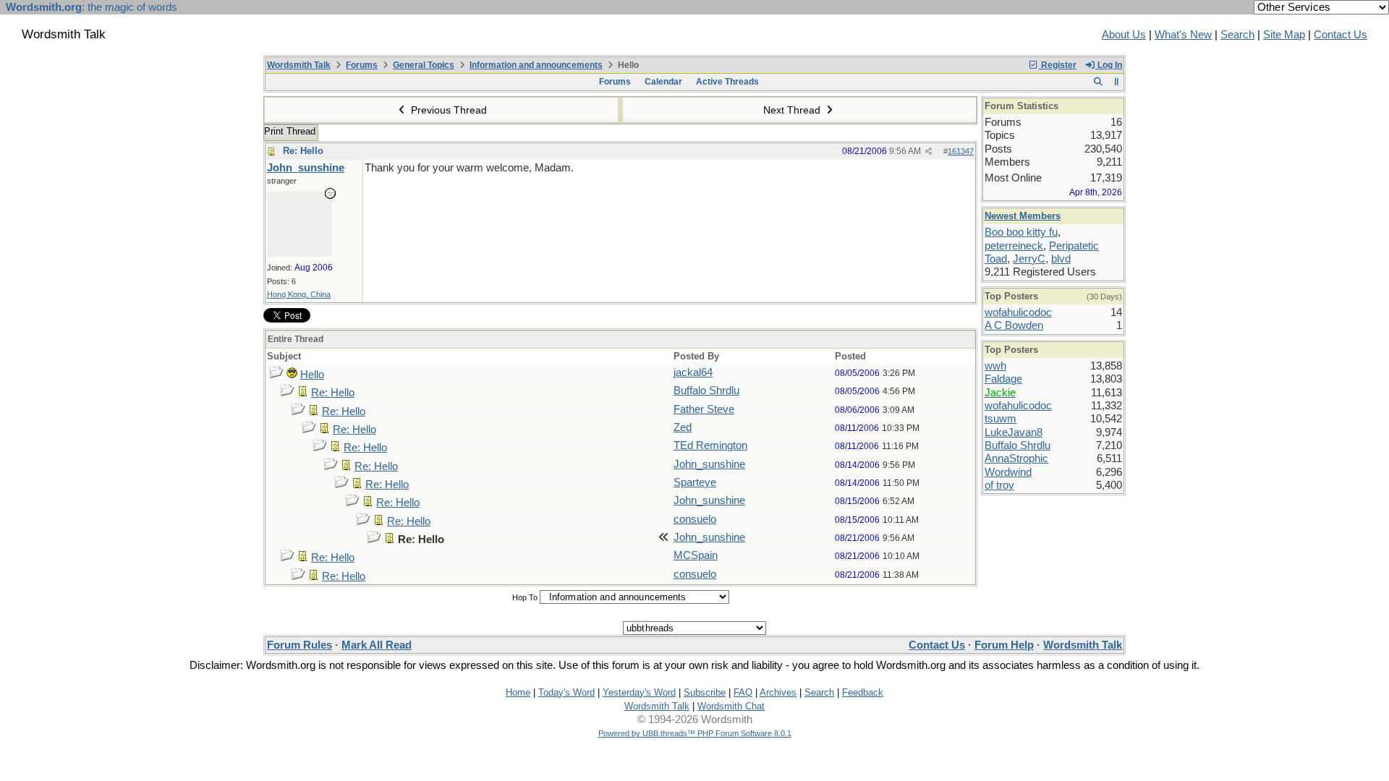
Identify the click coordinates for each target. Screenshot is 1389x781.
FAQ (743, 692)
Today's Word (566, 692)
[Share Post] (928, 151)
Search (1237, 34)
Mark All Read (376, 645)
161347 (961, 151)
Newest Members (1023, 215)
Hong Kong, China (299, 294)
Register (1057, 65)
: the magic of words (91, 7)
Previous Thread (447, 110)
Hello (312, 374)
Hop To (525, 597)
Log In (1108, 65)
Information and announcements (536, 65)
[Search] (1097, 81)
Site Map (1284, 34)
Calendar (663, 82)
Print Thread (289, 131)
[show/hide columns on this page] (1117, 82)
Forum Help (1004, 645)
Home (518, 692)
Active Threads (727, 82)
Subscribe (705, 692)
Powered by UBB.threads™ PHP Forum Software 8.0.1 (694, 733)
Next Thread (793, 110)
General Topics (423, 65)
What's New (1183, 34)
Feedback (862, 692)
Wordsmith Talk (299, 65)
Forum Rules (299, 645)
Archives (778, 692)
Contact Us (1340, 34)
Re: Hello (303, 150)
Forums (362, 65)
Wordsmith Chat (731, 706)
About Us (1124, 34)
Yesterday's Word (639, 692)
